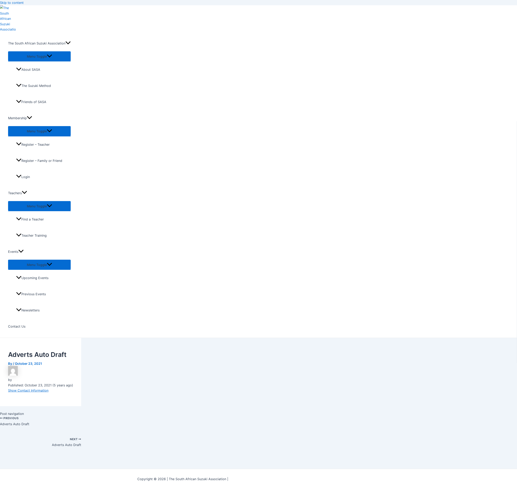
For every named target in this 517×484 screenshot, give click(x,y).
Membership (17, 118)
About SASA (30, 69)
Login (25, 177)
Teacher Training (34, 235)
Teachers (15, 193)
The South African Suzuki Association (36, 43)
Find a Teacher (32, 219)
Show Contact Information (28, 390)
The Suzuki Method (36, 86)
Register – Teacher (35, 144)
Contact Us (16, 326)
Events (13, 252)
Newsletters (30, 310)
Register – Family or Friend (41, 161)
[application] (68, 43)
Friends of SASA (33, 102)
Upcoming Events (34, 278)
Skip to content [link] (12, 3)
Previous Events (33, 294)
